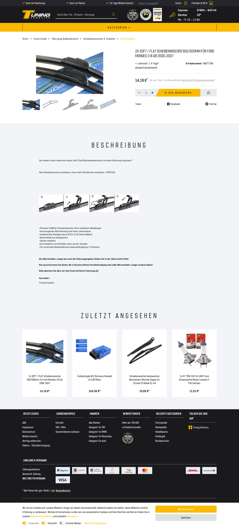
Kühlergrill (160, 436)
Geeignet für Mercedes (100, 436)
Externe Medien (73, 523)
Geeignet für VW (97, 427)
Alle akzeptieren (186, 509)
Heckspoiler (161, 427)
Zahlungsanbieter (31, 469)
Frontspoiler (161, 422)
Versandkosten (63, 490)
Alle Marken (94, 422)
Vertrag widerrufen (31, 440)
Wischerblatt (128, 38)
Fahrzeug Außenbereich (64, 38)
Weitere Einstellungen (95, 523)
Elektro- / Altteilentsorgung (36, 445)
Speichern (186, 517)
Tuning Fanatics (201, 427)
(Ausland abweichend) (146, 67)
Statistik (52, 523)
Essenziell (34, 523)
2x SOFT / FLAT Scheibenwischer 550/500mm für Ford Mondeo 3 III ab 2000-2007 (45, 379)
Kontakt (60, 422)
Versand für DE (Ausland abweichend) (198, 80)
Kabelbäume (161, 431)
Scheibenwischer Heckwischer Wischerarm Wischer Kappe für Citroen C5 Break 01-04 (144, 379)
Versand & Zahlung (31, 473)
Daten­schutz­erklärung (41, 516)
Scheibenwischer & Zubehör (99, 38)
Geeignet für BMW (98, 431)
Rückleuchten (162, 440)
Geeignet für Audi (97, 440)
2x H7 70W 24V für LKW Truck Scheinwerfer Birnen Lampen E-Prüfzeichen (194, 379)
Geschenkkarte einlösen (67, 431)
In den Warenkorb (178, 92)
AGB (24, 422)
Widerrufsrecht (30, 436)
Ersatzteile (40, 38)
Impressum (72, 516)
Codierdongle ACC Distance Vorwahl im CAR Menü (94, 377)
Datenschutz (29, 431)
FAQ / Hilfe (61, 427)
